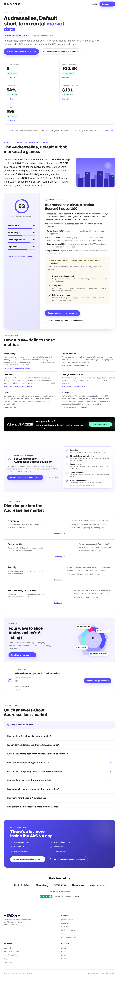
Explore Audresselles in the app (20, 51)
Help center (8, 962)
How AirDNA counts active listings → (17, 368)
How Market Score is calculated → (75, 407)
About (63, 948)
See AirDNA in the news (59, 891)
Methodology (8, 948)
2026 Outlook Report (11, 955)
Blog (5, 958)
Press (63, 955)
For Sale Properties (68, 930)
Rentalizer (65, 923)
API (62, 934)
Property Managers (68, 937)
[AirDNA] (12, 4)
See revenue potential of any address (62, 51)
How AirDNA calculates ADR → (73, 386)
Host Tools (65, 927)
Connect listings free (99, 424)
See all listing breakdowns (21, 655)
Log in (94, 4)
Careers (64, 951)
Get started (106, 4)
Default (13, 13)
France (6, 13)
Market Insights (67, 920)
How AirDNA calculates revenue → (75, 365)
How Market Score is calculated (20, 256)
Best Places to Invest (12, 951)
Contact (64, 958)
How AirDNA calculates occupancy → (18, 386)
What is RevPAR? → (11, 407)
